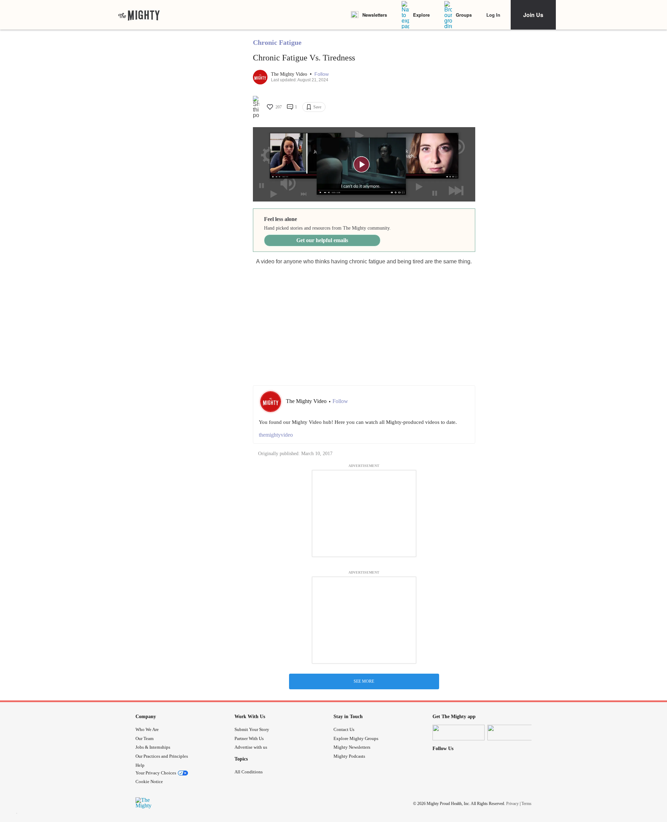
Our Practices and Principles (161, 756)
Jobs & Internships (152, 747)
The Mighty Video (289, 74)
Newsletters (374, 14)
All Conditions (248, 771)
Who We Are (147, 729)
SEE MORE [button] (364, 681)
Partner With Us (249, 738)
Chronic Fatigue (277, 42)
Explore (421, 14)
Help (140, 765)
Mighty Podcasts (349, 756)
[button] (321, 74)
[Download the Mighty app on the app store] (459, 732)
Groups (464, 14)
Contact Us (344, 729)
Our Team (144, 738)
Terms (526, 803)
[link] (139, 15)
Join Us (533, 15)
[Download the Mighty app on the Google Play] (513, 732)
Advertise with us (250, 747)
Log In (493, 14)
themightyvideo (276, 435)
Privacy (512, 803)
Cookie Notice (149, 781)
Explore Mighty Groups (356, 738)
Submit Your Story (251, 729)
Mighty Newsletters (352, 747)
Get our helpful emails (322, 240)
